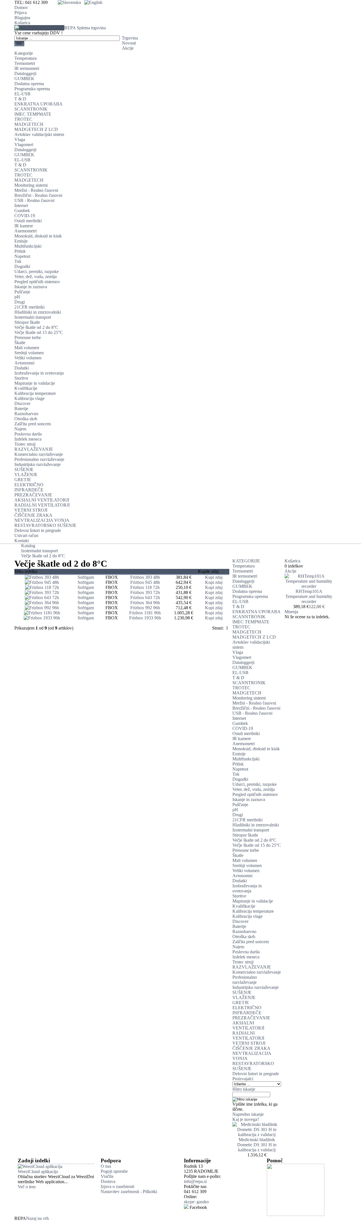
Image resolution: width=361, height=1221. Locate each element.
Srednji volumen (29, 352)
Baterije (21, 408)
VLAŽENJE (26, 474)
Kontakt (21, 540)
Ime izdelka (131, 571)
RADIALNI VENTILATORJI (42, 505)
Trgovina (130, 38)
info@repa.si (195, 1181)
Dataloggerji (25, 73)
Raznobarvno (26, 413)
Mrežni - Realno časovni (36, 190)
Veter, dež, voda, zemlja (35, 276)
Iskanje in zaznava (30, 286)
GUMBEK (24, 78)
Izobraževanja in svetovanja (39, 373)
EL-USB (22, 93)
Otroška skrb (25, 418)
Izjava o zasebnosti (117, 1186)
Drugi (19, 302)
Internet (21, 205)
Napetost (22, 256)
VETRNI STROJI (30, 510)
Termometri (24, 63)
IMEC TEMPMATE (32, 114)
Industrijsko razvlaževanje (37, 464)
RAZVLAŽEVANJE (33, 449)
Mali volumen (26, 347)
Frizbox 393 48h (145, 577)
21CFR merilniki (29, 307)
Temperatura (25, 58)
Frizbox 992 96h (145, 607)
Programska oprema (32, 88)
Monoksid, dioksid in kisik (38, 236)
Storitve (21, 378)
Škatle (19, 342)
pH (17, 296)
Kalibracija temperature (35, 393)
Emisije (21, 241)
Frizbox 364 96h (145, 602)
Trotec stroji (25, 444)
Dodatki (21, 368)
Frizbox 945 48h (145, 582)
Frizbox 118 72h (145, 587)
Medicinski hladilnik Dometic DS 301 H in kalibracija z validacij (256, 1144)
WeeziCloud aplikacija (38, 1171)
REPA (85, 27)
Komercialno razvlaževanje (38, 454)
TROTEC (23, 119)
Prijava (20, 12)
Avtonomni (24, 362)
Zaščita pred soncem (32, 423)
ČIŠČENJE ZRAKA (33, 515)
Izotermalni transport (32, 317)
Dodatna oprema (29, 83)
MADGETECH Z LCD (36, 129)
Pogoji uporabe (114, 1171)
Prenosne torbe (27, 337)
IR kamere (23, 225)
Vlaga (19, 139)
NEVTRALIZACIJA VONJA (41, 520)
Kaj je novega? (245, 1119)
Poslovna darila (28, 434)
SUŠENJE (24, 469)
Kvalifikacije (25, 388)
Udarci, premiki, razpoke (36, 271)
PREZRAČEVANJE (33, 494)
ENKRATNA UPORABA (38, 104)
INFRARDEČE (28, 489)
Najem (20, 428)
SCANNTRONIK (31, 109)
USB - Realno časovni (34, 200)
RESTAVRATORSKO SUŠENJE (45, 525)
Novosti (129, 43)
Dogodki (22, 266)
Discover (22, 403)
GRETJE (22, 479)
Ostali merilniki (28, 220)
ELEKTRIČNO (28, 484)
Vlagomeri (23, 144)
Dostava (108, 1181)
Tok (17, 261)
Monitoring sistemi (31, 185)
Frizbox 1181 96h (145, 612)
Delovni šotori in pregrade (37, 530)
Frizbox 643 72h (145, 597)
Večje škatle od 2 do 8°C (36, 327)
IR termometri (26, 68)
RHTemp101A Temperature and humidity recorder (308, 596)
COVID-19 (24, 215)
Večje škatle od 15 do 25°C (38, 332)
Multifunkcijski (27, 246)
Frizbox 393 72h (145, 592)
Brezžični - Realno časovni (38, 195)
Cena (174, 571)
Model (108, 571)
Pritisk (20, 251)
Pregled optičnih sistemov (37, 281)
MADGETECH (28, 124)
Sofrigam (86, 577)
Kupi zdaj (214, 577)
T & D (20, 98)
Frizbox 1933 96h (145, 617)
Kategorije (23, 53)
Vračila (107, 1176)
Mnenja (291, 611)
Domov (21, 7)
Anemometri (25, 230)
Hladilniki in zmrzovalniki (37, 312)
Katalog (28, 545)
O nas (106, 1166)
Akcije (128, 48)
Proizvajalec (80, 571)
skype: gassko (196, 1201)
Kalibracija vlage (29, 398)
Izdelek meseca (27, 439)
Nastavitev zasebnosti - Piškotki (129, 1191)
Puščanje (22, 291)
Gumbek (22, 210)
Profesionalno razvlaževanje (39, 459)
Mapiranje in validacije (34, 383)
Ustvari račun (26, 535)
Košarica (22, 22)
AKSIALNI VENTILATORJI (41, 500)
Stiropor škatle (27, 322)
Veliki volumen (27, 357)
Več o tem (27, 1186)
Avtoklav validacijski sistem (39, 134)
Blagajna (22, 17)
